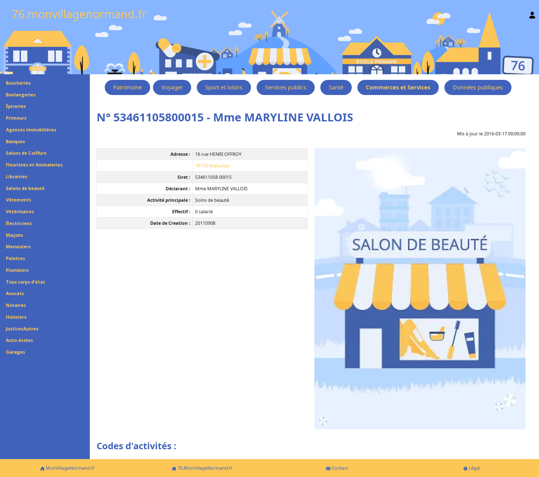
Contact (339, 468)
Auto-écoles (19, 340)
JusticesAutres (22, 329)
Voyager (172, 87)
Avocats (15, 293)
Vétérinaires (20, 212)
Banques (15, 141)
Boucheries (18, 83)
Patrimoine (127, 87)
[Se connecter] (532, 14)
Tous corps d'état (25, 282)
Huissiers (16, 317)
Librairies (16, 176)
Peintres (15, 258)
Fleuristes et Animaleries (34, 165)
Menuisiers (18, 247)
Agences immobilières (31, 130)
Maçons (14, 235)
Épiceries (16, 106)
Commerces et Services (398, 87)
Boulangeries (21, 95)
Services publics (285, 87)
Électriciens (19, 223)
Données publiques (478, 87)
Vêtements (18, 200)
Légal (474, 468)
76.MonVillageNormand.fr (204, 468)
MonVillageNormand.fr (70, 468)
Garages (15, 352)
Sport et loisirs (224, 87)
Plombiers (17, 270)
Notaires (16, 305)
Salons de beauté (25, 188)
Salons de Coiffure (26, 153)
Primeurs (16, 118)
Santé (336, 87)
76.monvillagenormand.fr (79, 14)
